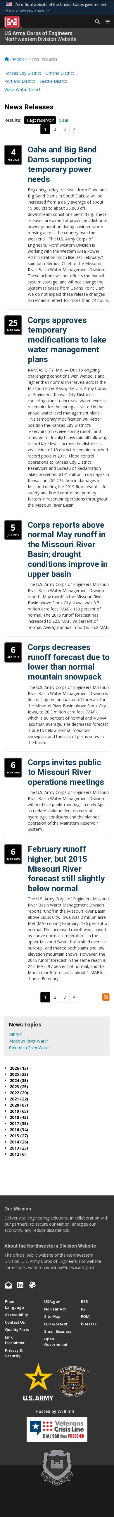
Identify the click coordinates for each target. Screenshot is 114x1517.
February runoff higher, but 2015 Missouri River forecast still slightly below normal (66, 868)
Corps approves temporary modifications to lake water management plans (67, 339)
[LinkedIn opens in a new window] (20, 1285)
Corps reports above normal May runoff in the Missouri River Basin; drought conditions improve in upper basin (68, 549)
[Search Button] (95, 22)
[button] (28, 10)
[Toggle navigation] (105, 22)
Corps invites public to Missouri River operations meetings (66, 772)
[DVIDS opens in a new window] (32, 1285)
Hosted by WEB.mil (55, 1411)
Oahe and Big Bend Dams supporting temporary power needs (62, 164)
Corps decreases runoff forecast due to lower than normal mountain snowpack (69, 662)
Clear (63, 120)
